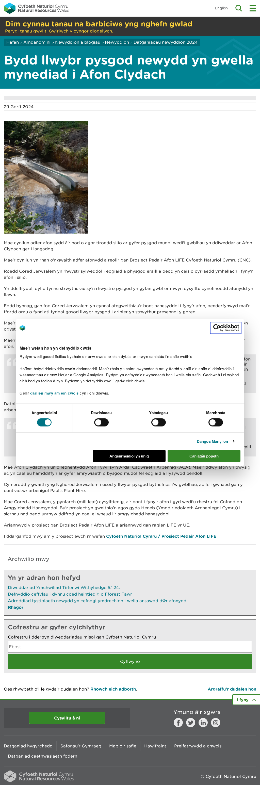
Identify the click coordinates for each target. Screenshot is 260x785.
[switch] (101, 422)
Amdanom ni (37, 42)
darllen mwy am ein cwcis (54, 393)
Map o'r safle (122, 745)
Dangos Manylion (212, 441)
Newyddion (117, 42)
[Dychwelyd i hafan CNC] (36, 8)
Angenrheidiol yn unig (129, 456)
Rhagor (15, 607)
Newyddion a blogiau (78, 42)
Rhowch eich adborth (113, 688)
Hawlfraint (155, 745)
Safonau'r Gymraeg (80, 745)
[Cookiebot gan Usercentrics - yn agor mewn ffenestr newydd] (225, 328)
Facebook (178, 722)
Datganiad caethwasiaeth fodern (42, 756)
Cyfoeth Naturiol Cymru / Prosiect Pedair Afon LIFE (161, 536)
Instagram (215, 722)
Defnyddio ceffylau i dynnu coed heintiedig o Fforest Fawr (70, 594)
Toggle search (239, 8)
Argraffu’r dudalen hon (232, 688)
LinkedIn (203, 722)
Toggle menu (253, 8)
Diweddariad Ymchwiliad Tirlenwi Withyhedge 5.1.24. (64, 587)
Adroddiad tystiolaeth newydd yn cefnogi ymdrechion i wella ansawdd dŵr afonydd (97, 600)
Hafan (12, 42)
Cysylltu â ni (67, 717)
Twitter (190, 722)
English (221, 8)
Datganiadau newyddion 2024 (166, 42)
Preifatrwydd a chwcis (197, 745)
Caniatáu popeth (204, 456)
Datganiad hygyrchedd (28, 745)
